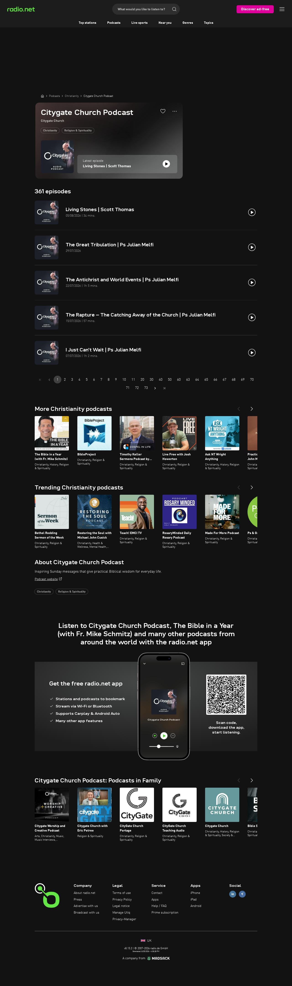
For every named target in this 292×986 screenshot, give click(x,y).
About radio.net (84, 893)
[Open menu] (282, 9)
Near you (165, 22)
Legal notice (121, 906)
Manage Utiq (121, 912)
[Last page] (164, 388)
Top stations (87, 22)
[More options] (174, 111)
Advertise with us (86, 906)
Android (195, 906)
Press (78, 899)
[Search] (174, 9)
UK (148, 940)
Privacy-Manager (124, 919)
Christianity (50, 130)
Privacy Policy (122, 899)
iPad (193, 899)
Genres (187, 22)
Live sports (139, 22)
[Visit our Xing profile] (242, 894)
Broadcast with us (86, 912)
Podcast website (46, 579)
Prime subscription (164, 912)
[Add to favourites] (163, 111)
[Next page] (155, 388)
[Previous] (238, 406)
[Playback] (166, 163)
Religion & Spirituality (78, 130)
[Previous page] (49, 379)
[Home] (42, 96)
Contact (156, 893)
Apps (155, 899)
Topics (208, 22)
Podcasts (113, 22)
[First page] (40, 379)
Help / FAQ (159, 906)
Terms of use (121, 893)
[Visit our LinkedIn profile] (233, 894)
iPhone (195, 893)
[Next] (251, 406)
